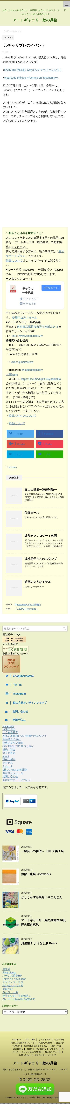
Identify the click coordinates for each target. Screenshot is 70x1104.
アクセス (7, 762)
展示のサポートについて (16, 780)
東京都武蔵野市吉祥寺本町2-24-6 (37, 326)
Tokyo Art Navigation (14, 979)
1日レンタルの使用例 (14, 769)
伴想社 (6, 969)
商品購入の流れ (11, 739)
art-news (13, 467)
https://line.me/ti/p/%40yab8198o (41, 379)
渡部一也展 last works (36, 874)
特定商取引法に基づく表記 (18, 746)
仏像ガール (32, 512)
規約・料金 (8, 749)
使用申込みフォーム (24, 317)
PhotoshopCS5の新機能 (28, 604)
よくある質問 (10, 732)
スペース (7, 766)
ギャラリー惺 (10, 992)
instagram (8, 726)
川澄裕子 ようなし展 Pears (39, 943)
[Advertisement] (29, 152)
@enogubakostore (22, 362)
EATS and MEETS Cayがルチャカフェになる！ (33, 69)
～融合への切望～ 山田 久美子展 (42, 851)
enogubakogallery (32, 369)
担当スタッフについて (22, 415)
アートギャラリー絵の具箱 (35, 20)
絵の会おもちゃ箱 (12, 985)
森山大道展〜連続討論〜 (41, 489)
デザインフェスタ (12, 982)
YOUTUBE (8, 729)
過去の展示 (8, 753)
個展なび (7, 989)
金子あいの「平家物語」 (16, 995)
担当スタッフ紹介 (12, 742)
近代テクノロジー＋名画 (41, 535)
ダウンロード (51, 287)
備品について (14, 260)
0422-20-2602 (35, 1079)
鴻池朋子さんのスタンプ (41, 558)
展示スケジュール (12, 773)
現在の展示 (8, 759)
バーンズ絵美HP (12, 975)
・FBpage (12, 374)
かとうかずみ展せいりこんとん (41, 897)
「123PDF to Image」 (26, 608)
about (5, 756)
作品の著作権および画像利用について (24, 735)
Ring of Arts (9, 972)
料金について (17, 423)
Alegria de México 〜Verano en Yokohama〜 (31, 77)
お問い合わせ (10, 776)
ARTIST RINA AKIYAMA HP (18, 999)
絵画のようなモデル (38, 581)
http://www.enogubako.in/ (27, 335)
